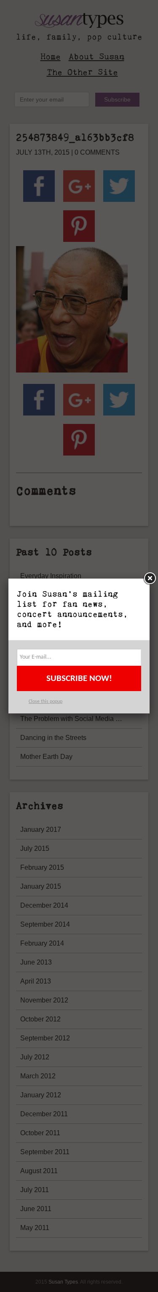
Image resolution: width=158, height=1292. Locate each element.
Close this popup (45, 701)
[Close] (149, 578)
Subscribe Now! (79, 678)
